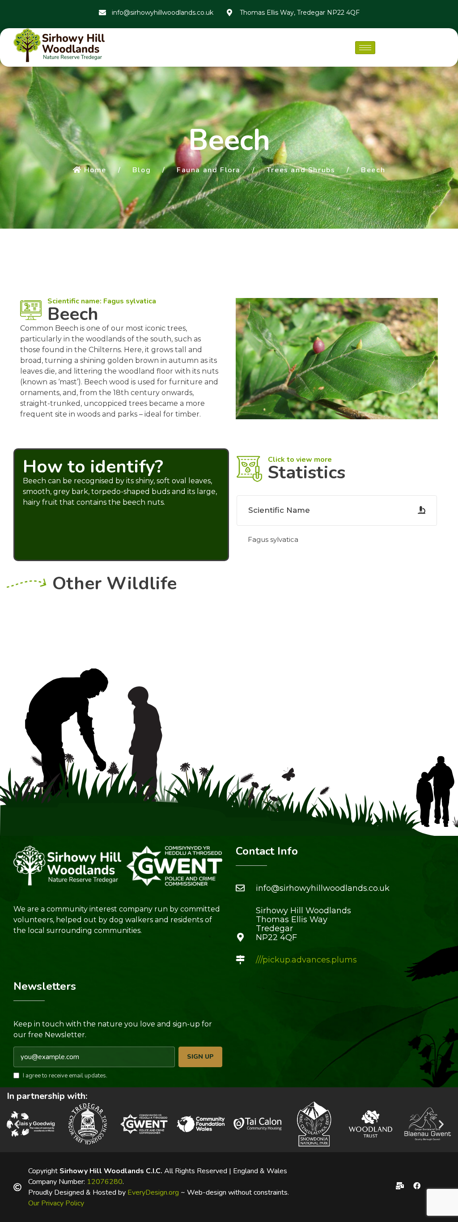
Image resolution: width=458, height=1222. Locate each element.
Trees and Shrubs (301, 170)
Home (95, 170)
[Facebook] (416, 1185)
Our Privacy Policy (56, 1203)
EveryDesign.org (153, 1192)
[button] (16, 1123)
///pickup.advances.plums (306, 960)
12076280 (105, 1182)
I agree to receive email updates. (65, 1076)
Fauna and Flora (209, 170)
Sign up (200, 1056)
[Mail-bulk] (399, 1185)
